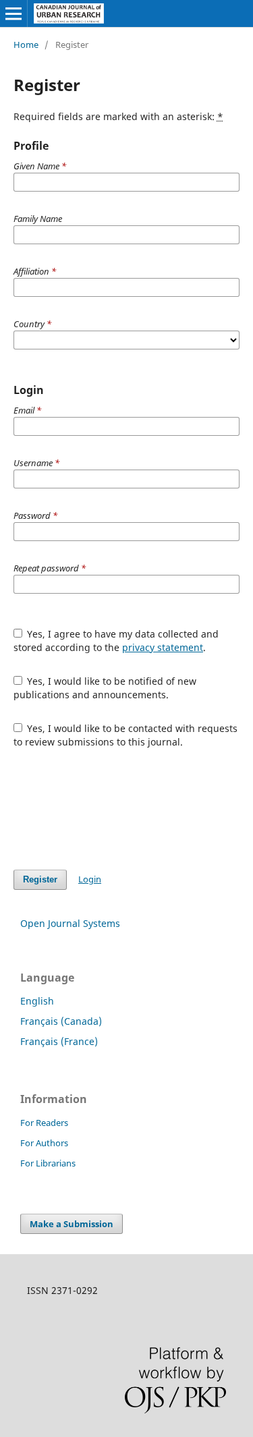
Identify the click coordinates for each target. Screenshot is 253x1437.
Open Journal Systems (70, 923)
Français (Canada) (61, 1021)
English (37, 1000)
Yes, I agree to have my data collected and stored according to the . (116, 640)
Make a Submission (71, 1224)
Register (40, 879)
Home (25, 44)
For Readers (44, 1123)
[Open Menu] (13, 13)
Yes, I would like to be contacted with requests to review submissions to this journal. (125, 735)
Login (89, 879)
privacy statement (162, 647)
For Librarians (48, 1163)
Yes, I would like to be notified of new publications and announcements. (105, 688)
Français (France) (59, 1041)
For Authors (44, 1143)
